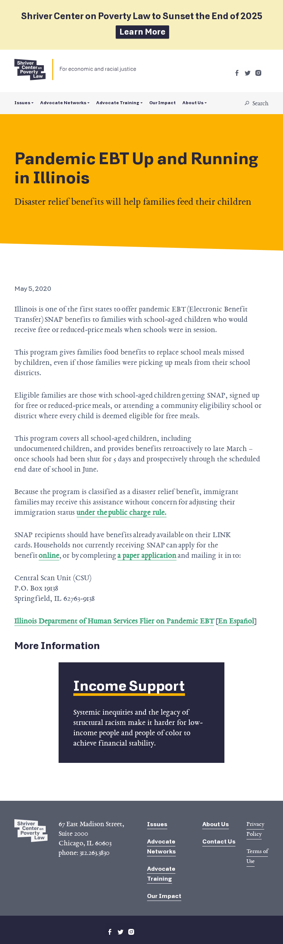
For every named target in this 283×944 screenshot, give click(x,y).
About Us (192, 102)
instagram (258, 73)
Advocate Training (117, 102)
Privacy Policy (255, 829)
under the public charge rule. (122, 512)
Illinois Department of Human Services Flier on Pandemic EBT (114, 621)
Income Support (129, 686)
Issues (22, 102)
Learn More (142, 32)
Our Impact (162, 102)
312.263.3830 (94, 852)
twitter (248, 73)
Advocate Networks (63, 102)
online (49, 555)
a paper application (147, 555)
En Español (236, 621)
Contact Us (218, 841)
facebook (237, 73)
